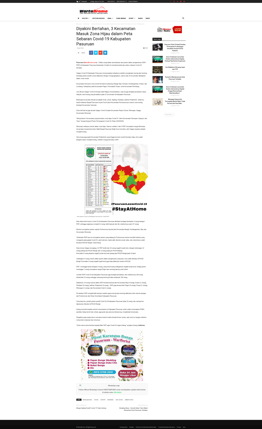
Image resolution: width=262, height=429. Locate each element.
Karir (184, 427)
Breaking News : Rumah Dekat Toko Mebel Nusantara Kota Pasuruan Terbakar (133, 409)
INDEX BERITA (111, 1)
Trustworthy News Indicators (166, 427)
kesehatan (110, 399)
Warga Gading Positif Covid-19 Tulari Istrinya (91, 408)
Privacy (179, 427)
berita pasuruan (87, 399)
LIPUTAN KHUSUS (98, 18)
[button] (183, 18)
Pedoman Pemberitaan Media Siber (146, 427)
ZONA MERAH (121, 18)
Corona (96, 399)
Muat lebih (168, 114)
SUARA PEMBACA (133, 1)
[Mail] (177, 1)
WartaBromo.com (90, 62)
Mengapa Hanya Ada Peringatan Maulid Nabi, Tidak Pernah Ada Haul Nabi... (175, 101)
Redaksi (131, 427)
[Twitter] (180, 1)
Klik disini (117, 392)
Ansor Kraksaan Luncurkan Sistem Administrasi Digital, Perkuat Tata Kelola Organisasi (175, 59)
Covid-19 (103, 399)
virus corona (119, 399)
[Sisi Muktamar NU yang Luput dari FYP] (157, 69)
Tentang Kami (123, 427)
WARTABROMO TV (122, 1)
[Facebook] (170, 1)
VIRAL (109, 18)
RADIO (140, 18)
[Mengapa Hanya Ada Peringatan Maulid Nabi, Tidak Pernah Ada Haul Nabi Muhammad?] (157, 101)
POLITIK (85, 18)
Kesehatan (86, 24)
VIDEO (148, 18)
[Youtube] (184, 1)
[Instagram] (174, 1)
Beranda (78, 24)
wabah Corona (129, 399)
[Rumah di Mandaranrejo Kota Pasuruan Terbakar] (157, 79)
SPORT (131, 18)
